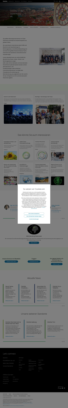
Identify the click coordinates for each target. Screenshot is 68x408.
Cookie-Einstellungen (34, 219)
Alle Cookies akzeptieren (34, 213)
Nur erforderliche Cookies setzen (34, 216)
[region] (34, 204)
